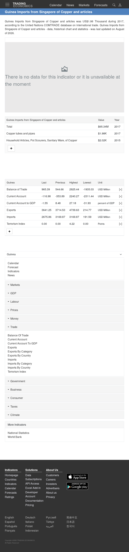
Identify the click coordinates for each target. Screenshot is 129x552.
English (9, 517)
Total (9, 126)
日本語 (71, 522)
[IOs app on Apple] (77, 477)
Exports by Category (20, 351)
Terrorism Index (16, 224)
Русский (51, 517)
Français (10, 530)
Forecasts (11, 492)
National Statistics (18, 433)
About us (51, 492)
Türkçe (50, 522)
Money (13, 318)
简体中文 (72, 517)
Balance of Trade (17, 189)
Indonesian (32, 530)
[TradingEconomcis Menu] (8, 4)
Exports (11, 210)
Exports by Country (19, 355)
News (11, 275)
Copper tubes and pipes (20, 133)
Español (10, 522)
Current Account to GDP (21, 203)
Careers (51, 479)
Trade (13, 327)
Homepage (11, 475)
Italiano (29, 522)
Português (11, 526)
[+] (120, 189)
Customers (52, 475)
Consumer (16, 398)
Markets (14, 285)
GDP (12, 293)
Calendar (13, 263)
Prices (13, 310)
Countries (10, 479)
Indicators (13, 271)
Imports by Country (19, 367)
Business (15, 389)
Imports (11, 217)
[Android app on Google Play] (77, 486)
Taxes (13, 406)
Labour (14, 301)
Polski (29, 526)
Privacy (50, 497)
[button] (120, 5)
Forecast (13, 267)
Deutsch (30, 517)
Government (17, 381)
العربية (49, 526)
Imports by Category (20, 363)
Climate (14, 415)
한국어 (71, 526)
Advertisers (52, 488)
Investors (51, 484)
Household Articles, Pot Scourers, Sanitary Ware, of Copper (41, 140)
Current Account (16, 196)
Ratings (9, 497)
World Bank (15, 437)
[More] (9, 231)
